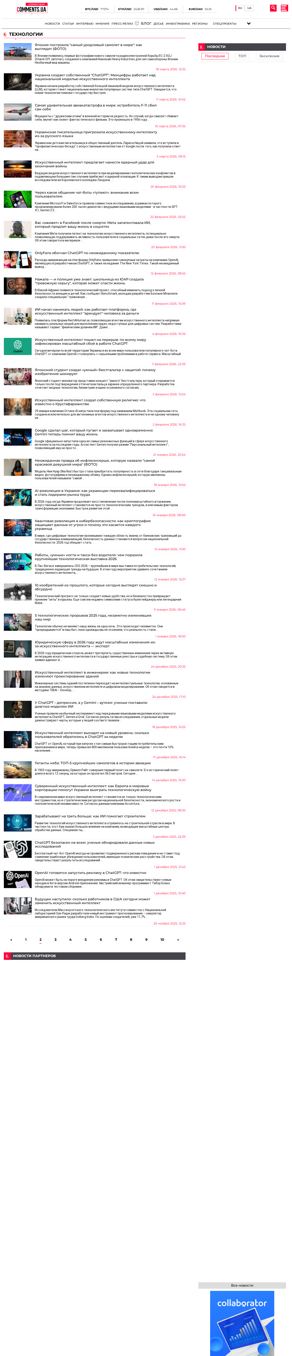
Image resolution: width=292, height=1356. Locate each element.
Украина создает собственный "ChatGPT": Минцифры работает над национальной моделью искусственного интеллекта (95, 77)
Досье (158, 23)
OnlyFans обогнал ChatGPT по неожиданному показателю (87, 253)
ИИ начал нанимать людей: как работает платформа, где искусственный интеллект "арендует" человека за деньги (87, 311)
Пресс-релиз (122, 23)
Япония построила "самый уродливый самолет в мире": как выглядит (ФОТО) (88, 47)
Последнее (215, 56)
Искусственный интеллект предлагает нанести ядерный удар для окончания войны (94, 164)
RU (240, 8)
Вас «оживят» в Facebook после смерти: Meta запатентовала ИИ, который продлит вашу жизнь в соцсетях (93, 225)
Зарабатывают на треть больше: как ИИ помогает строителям (90, 816)
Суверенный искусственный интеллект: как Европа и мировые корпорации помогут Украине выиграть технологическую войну (93, 788)
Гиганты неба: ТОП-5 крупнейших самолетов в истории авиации (93, 763)
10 (162, 940)
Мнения (102, 23)
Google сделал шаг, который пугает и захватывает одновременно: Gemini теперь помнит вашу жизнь (94, 432)
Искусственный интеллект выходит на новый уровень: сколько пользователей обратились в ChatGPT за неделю (92, 735)
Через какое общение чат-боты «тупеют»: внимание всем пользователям (87, 194)
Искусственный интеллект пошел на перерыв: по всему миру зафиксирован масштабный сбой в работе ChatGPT (90, 342)
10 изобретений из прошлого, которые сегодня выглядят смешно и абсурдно (96, 587)
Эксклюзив (269, 56)
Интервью (84, 23)
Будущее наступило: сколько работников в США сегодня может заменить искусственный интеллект (92, 901)
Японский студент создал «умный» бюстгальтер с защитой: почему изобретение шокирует (95, 372)
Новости (52, 23)
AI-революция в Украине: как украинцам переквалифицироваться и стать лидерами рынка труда (95, 493)
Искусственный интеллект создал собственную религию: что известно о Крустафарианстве (90, 402)
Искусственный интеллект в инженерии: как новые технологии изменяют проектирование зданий (92, 674)
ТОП (242, 56)
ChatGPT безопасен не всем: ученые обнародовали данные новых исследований (95, 844)
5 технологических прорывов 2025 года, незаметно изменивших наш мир (93, 617)
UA (249, 8)
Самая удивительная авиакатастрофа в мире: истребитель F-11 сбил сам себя (96, 107)
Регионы (200, 23)
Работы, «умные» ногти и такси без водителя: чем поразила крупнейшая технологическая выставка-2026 (88, 557)
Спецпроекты (224, 23)
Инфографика (178, 23)
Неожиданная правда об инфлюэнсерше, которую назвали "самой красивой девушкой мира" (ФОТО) (95, 462)
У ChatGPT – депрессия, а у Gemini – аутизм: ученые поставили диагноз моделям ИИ (91, 705)
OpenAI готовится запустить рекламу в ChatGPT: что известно (90, 873)
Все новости (242, 1285)
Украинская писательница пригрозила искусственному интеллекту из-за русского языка (96, 134)
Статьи (68, 23)
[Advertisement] (95, 990)
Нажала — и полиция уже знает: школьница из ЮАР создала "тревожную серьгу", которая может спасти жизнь (89, 281)
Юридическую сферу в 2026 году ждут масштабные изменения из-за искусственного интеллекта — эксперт (95, 644)
